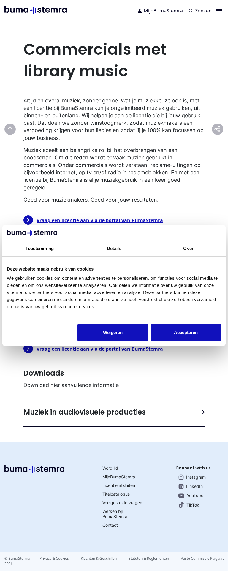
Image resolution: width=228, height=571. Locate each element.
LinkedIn (194, 486)
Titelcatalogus (116, 493)
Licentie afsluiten (118, 485)
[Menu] (219, 11)
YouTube (195, 495)
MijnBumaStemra (163, 10)
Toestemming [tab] (40, 248)
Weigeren (113, 332)
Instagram (196, 477)
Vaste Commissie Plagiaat (202, 558)
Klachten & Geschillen (99, 558)
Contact (110, 525)
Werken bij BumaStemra (114, 514)
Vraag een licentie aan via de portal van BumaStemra (100, 220)
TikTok (192, 504)
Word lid (110, 468)
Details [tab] (114, 248)
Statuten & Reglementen (149, 558)
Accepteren (186, 332)
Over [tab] (188, 248)
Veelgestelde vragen (122, 502)
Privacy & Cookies (54, 558)
